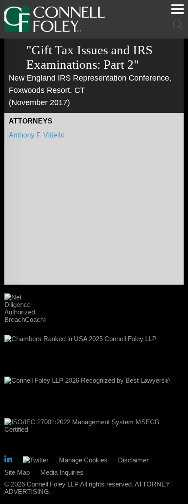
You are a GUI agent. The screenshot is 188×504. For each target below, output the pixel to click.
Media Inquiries (62, 472)
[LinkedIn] (8, 460)
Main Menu (177, 9)
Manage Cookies (83, 460)
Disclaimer (133, 460)
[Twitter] (36, 460)
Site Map (17, 472)
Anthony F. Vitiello (37, 135)
